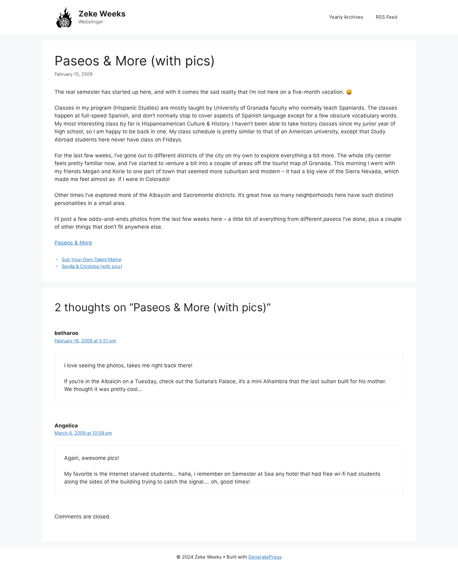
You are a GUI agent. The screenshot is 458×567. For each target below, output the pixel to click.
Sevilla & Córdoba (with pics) (92, 266)
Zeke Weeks (102, 13)
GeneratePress (265, 557)
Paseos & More (73, 243)
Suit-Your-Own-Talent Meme (91, 259)
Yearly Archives (346, 17)
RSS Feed (386, 17)
